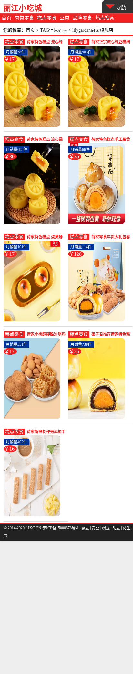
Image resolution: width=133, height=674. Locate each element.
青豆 (95, 528)
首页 (6, 17)
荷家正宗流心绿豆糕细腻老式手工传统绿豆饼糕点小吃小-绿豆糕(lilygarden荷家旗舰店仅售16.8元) (110, 42)
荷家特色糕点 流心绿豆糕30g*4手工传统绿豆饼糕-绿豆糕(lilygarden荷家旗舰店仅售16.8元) (45, 42)
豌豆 (106, 528)
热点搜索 (105, 17)
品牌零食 (82, 17)
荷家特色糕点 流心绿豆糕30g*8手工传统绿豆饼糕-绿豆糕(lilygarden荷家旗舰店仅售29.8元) (45, 140)
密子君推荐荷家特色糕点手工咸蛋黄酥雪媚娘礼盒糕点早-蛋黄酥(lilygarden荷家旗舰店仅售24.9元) (110, 335)
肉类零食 (24, 17)
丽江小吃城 (22, 8)
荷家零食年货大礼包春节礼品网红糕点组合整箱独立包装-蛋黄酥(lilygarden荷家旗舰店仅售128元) (110, 237)
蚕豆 (85, 528)
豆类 (64, 17)
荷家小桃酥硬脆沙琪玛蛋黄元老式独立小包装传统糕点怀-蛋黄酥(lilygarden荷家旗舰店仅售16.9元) (46, 335)
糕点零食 (46, 17)
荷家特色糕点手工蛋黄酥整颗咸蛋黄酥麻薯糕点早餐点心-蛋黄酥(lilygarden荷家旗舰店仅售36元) (110, 140)
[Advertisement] (66, 607)
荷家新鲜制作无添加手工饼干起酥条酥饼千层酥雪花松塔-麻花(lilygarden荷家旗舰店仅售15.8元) (46, 432)
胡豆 (116, 528)
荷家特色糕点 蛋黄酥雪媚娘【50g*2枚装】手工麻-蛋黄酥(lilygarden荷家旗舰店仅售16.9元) (45, 237)
